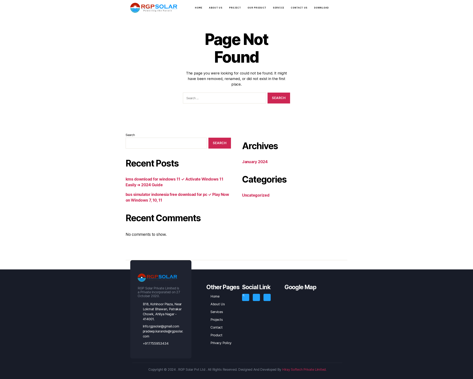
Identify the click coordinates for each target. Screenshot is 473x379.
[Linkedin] (266, 297)
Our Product (257, 7)
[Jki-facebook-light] (245, 297)
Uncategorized (256, 195)
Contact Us (299, 7)
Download (321, 7)
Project (235, 7)
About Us (215, 7)
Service (278, 7)
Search (130, 135)
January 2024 (255, 161)
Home (198, 7)
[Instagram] (256, 297)
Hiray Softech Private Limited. (303, 369)
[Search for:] (223, 99)
